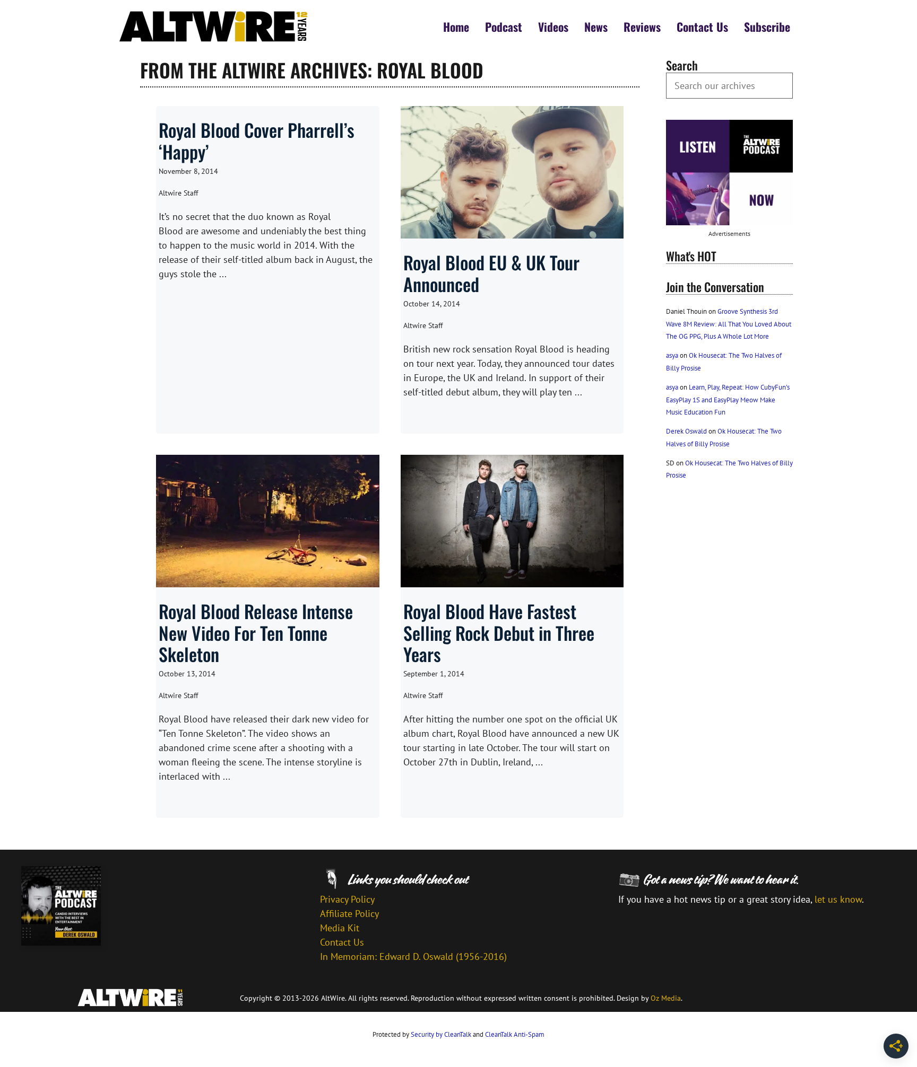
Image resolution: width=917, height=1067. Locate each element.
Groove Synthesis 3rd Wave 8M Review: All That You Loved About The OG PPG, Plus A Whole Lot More (728, 324)
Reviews (642, 26)
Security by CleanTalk (441, 1034)
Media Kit (339, 928)
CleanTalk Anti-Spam (514, 1034)
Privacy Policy (347, 899)
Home (456, 26)
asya (672, 355)
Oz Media (666, 998)
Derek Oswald (686, 431)
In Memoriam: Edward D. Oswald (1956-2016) (413, 956)
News (596, 26)
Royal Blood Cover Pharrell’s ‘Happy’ (256, 140)
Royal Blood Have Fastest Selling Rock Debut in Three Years (498, 632)
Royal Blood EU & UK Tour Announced (491, 273)
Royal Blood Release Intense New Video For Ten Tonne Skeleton (256, 632)
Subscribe (767, 26)
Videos (553, 26)
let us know (838, 899)
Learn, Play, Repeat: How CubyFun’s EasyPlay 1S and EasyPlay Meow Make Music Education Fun (728, 400)
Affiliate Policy (349, 913)
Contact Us (702, 26)
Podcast (503, 26)
